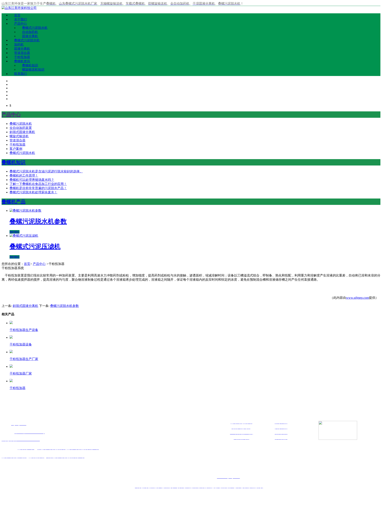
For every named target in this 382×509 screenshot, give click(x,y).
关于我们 (20, 19)
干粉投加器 (22, 57)
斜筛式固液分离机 (22, 132)
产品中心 (20, 23)
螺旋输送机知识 (33, 69)
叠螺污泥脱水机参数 (64, 306)
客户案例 (16, 148)
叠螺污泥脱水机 (21, 123)
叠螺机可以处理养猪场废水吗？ (32, 179)
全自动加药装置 (21, 127)
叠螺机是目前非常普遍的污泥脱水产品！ (38, 188)
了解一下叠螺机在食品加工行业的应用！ (38, 184)
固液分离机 (30, 36)
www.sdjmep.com (357, 297)
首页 (17, 15)
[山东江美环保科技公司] (19, 8)
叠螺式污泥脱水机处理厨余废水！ (33, 192)
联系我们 (20, 73)
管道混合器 (22, 53)
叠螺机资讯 (22, 61)
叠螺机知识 (30, 65)
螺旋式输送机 (19, 136)
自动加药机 (30, 32)
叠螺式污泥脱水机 (35, 27)
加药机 (19, 44)
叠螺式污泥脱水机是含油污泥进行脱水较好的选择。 (46, 171)
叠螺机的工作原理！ (24, 175)
